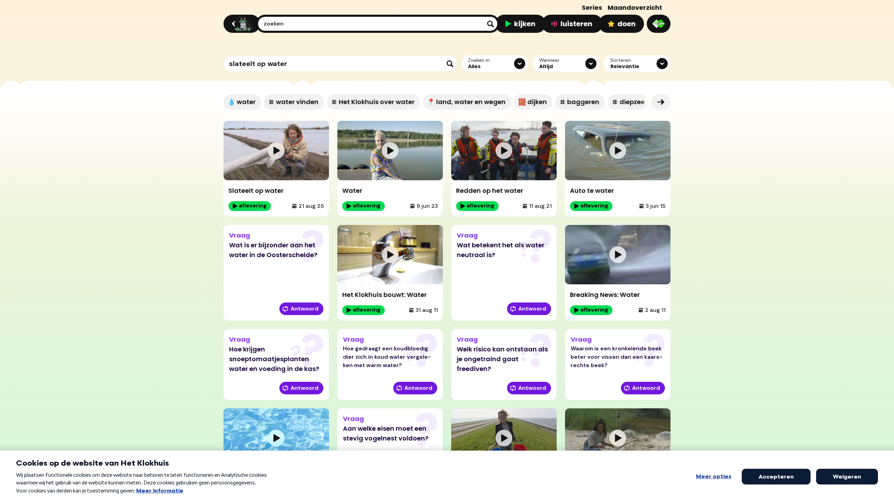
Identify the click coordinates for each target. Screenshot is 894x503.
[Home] (241, 24)
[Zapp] (658, 24)
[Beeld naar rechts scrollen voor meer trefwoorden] (660, 102)
